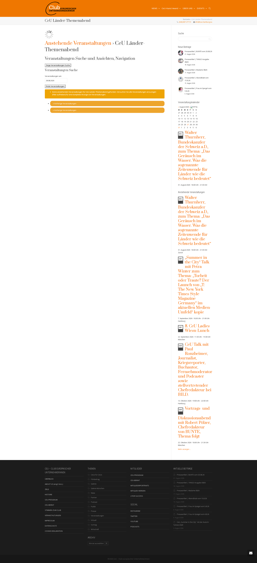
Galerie (93, 484)
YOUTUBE (134, 521)
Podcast (94, 502)
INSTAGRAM (135, 511)
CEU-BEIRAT (49, 505)
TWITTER (134, 516)
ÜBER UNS (188, 8)
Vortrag (94, 525)
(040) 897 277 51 (184, 22)
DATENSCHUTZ (51, 526)
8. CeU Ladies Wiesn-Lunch (197, 328)
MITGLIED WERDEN (138, 491)
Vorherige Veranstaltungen (64, 103)
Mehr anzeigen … (184, 449)
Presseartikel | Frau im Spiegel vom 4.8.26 (193, 514)
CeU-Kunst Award (170, 8)
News (93, 493)
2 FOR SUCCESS (137, 496)
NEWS (155, 8)
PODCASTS (135, 526)
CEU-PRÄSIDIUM (51, 500)
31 (179, 127)
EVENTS (201, 8)
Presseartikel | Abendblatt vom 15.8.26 (192, 498)
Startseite (186, 19)
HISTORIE (48, 494)
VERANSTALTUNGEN (53, 515)
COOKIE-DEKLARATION (54, 531)
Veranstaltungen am (53, 76)
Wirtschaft (95, 529)
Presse (93, 511)
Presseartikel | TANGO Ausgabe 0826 (191, 482)
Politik (93, 506)
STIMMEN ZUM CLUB (53, 510)
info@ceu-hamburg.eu (203, 22)
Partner (94, 497)
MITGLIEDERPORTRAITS (140, 485)
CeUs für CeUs (96, 475)
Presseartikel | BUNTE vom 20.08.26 (190, 475)
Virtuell (93, 520)
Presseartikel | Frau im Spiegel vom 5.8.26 (193, 506)
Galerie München (97, 488)
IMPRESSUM (50, 520)
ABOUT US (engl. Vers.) (54, 484)
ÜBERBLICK (49, 479)
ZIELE (47, 489)
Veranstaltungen (97, 515)
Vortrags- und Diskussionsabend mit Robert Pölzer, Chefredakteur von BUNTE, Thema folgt (194, 422)
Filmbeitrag (95, 479)
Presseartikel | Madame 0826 (188, 490)
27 (188, 124)
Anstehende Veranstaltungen (78, 43)
